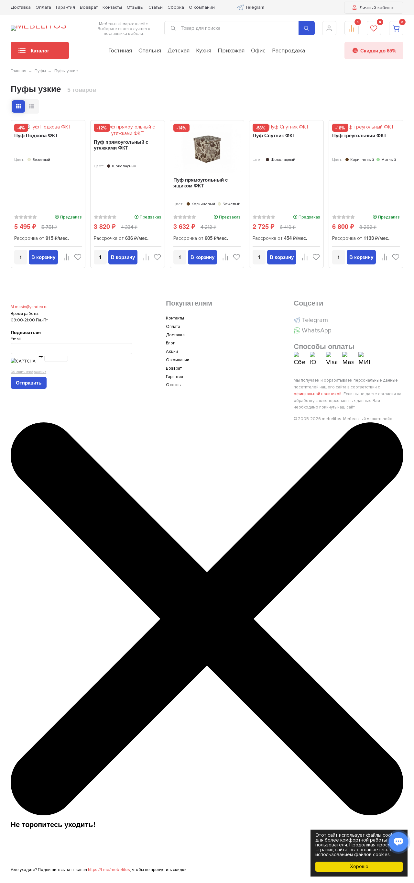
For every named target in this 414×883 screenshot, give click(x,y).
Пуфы (40, 70)
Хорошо (359, 866)
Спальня (149, 50)
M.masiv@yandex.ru (29, 306)
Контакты (112, 7)
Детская (179, 50)
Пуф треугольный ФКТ (359, 135)
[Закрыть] (207, 814)
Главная (18, 70)
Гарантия (65, 7)
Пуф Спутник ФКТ (274, 135)
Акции (172, 351)
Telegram (254, 7)
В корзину (43, 257)
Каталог (40, 50)
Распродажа (288, 50)
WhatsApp (317, 330)
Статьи (155, 7)
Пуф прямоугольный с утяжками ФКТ (121, 144)
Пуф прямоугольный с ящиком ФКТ (200, 182)
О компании (202, 7)
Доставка (21, 7)
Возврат (89, 7)
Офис (258, 50)
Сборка (176, 7)
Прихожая (231, 50)
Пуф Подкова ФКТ (36, 135)
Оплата (43, 7)
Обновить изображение (28, 372)
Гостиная (120, 50)
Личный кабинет (376, 7)
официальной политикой (318, 394)
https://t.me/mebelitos (109, 869)
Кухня (203, 50)
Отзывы (135, 7)
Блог (170, 343)
